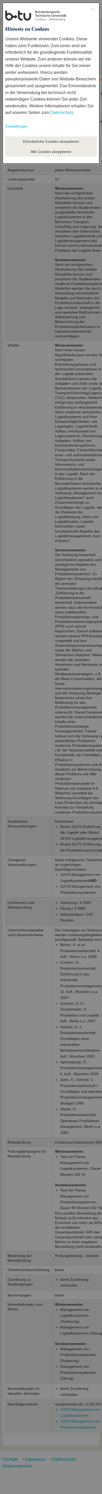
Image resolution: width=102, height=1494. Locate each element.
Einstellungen (16, 126)
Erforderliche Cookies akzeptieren (51, 141)
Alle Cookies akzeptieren (51, 152)
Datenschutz (61, 112)
